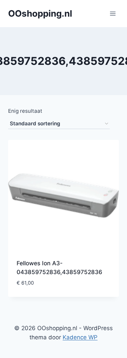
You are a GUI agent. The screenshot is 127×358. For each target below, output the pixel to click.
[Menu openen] (112, 13)
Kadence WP (80, 337)
